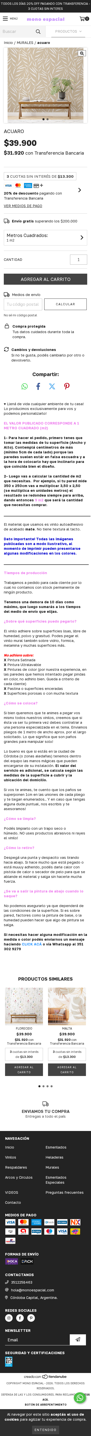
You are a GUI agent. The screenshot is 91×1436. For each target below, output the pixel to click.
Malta (67, 1028)
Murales (52, 1167)
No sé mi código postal (20, 315)
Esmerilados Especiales (56, 1179)
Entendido (46, 1430)
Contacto (13, 1202)
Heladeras (54, 1157)
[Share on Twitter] (52, 387)
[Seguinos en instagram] (9, 1318)
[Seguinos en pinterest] (31, 1318)
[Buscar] (38, 31)
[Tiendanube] (46, 1378)
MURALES (25, 42)
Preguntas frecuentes (65, 1192)
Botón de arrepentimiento (45, 1404)
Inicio (8, 42)
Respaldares (16, 1167)
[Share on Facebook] (38, 387)
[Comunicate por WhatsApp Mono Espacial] (80, 1397)
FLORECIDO (24, 1028)
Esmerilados (56, 1147)
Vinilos (10, 1157)
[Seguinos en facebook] (20, 1318)
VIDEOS (11, 1192)
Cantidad (13, 259)
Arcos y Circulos (19, 1177)
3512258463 (21, 1282)
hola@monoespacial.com (32, 1290)
